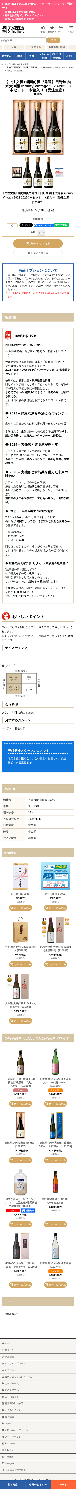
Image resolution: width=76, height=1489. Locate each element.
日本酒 (19, 56)
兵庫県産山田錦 (53, 47)
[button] (69, 28)
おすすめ (6, 56)
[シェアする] (12, 225)
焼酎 (31, 56)
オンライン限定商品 (57, 56)
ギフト (69, 56)
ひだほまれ (31, 47)
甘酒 (10, 47)
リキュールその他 (44, 56)
